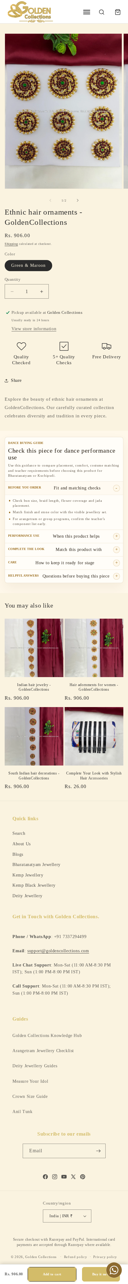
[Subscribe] (98, 1151)
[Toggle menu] (86, 12)
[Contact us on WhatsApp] (114, 1270)
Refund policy (75, 1257)
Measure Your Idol (30, 1081)
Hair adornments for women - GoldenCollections (94, 687)
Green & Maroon (28, 265)
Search (18, 833)
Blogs (17, 854)
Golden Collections (41, 1256)
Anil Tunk (22, 1111)
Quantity (13, 279)
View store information (33, 328)
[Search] (101, 12)
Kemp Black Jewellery (34, 885)
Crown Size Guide (30, 1096)
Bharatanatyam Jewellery (36, 864)
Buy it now (100, 1274)
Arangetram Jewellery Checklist (43, 1050)
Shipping (11, 243)
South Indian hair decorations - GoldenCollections (34, 775)
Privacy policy (105, 1257)
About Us (21, 843)
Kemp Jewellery (27, 874)
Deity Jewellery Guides (34, 1066)
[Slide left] (50, 200)
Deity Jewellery (27, 895)
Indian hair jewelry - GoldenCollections (34, 687)
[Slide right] (78, 200)
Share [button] (16, 380)
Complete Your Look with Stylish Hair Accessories (94, 775)
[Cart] (117, 12)
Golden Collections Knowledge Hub (47, 1035)
